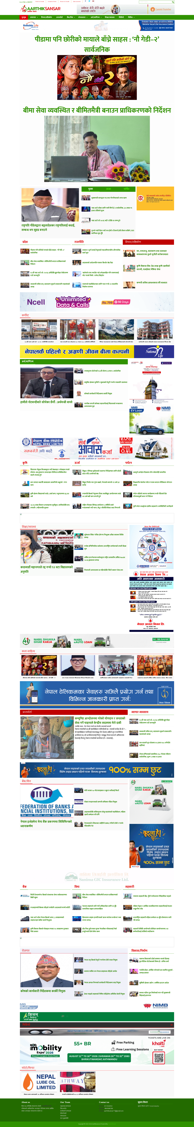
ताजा (108, 189)
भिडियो (121, 17)
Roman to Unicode (64, 2)
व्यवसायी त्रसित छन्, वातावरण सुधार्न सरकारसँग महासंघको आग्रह (50, 285)
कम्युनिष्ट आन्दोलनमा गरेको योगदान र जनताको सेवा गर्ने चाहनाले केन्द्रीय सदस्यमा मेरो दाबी (100, 720)
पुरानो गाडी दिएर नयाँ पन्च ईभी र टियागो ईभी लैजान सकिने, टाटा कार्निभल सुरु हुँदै (112, 232)
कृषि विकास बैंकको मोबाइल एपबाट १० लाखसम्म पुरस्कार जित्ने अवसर (49, 930)
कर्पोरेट (25, 315)
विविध (130, 17)
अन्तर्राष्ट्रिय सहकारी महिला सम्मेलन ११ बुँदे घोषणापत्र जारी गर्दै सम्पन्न (152, 919)
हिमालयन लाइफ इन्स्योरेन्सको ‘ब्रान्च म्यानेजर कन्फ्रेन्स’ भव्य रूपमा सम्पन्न (101, 919)
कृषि (25, 463)
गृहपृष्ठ (24, 17)
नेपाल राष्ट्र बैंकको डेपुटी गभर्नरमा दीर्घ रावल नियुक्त (101, 960)
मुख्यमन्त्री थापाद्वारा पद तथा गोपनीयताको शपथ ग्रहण (109, 197)
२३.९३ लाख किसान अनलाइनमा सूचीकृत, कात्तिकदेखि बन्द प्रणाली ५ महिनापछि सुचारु (50, 506)
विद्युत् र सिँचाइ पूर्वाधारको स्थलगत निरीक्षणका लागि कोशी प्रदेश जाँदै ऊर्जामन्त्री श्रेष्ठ (101, 472)
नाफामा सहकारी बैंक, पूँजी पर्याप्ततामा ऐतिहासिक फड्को (152, 896)
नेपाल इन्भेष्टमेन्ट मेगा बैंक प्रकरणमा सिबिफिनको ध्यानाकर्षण (46, 824)
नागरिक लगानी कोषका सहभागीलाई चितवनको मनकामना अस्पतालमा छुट (103, 405)
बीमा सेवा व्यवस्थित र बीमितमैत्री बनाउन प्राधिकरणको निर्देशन (97, 110)
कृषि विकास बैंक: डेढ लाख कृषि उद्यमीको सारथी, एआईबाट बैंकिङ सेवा (153, 267)
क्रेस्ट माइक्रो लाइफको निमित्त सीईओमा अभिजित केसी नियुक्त (104, 994)
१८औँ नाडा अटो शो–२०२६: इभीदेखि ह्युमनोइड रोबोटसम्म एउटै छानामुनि (49, 274)
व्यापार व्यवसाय (139, 712)
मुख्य (90, 189)
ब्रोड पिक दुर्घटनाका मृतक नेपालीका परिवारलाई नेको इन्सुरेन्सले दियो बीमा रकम (99, 930)
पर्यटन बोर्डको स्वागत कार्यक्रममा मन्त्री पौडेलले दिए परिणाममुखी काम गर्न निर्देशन (150, 495)
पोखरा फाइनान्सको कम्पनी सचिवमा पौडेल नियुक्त (100, 801)
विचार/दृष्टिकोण (46, 17)
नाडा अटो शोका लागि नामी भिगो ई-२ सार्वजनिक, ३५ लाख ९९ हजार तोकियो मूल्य (111, 209)
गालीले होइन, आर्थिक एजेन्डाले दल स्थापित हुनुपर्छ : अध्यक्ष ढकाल (156, 971)
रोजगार (26, 950)
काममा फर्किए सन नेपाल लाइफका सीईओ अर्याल (100, 971)
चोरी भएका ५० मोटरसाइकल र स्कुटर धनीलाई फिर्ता (101, 790)
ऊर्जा (77, 463)
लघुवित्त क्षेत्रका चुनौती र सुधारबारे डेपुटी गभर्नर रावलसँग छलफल (105, 382)
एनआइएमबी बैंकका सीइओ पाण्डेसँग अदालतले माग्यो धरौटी (50, 907)
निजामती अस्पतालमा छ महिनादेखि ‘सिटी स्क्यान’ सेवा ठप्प (103, 570)
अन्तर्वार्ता (59, 17)
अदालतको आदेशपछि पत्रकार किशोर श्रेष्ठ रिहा (97, 262)
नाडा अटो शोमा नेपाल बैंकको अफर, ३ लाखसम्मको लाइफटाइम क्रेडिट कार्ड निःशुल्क (47, 919)
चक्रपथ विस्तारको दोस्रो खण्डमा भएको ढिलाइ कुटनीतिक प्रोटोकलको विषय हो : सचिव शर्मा (154, 960)
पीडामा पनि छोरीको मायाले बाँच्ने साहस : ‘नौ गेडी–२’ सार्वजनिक (97, 45)
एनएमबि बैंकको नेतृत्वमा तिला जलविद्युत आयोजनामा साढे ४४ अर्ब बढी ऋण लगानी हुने (101, 495)
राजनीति (79, 242)
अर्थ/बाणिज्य (95, 17)
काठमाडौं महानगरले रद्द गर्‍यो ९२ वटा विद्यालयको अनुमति (47, 569)
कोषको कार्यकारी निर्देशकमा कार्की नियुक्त (98, 393)
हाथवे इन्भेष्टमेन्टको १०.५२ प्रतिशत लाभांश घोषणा (77, 1094)
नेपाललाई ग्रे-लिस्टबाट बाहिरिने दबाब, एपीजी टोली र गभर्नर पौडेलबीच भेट (103, 825)
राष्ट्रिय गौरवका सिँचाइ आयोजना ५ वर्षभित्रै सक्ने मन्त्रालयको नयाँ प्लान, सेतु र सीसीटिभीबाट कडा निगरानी (101, 506)
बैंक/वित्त (70, 17)
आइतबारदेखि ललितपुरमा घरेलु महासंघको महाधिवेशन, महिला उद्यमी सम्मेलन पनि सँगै (104, 813)
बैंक (25, 886)
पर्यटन (128, 463)
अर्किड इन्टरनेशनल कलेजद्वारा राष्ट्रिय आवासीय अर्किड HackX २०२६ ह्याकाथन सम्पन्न (104, 559)
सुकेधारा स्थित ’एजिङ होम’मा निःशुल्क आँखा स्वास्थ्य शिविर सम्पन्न (104, 536)
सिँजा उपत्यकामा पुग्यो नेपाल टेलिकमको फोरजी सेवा (116, 342)
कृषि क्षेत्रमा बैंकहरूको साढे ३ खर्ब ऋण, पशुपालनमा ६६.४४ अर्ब (49, 495)
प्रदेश (25, 242)
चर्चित (126, 189)
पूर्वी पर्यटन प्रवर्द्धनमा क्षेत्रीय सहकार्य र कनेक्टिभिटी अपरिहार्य (153, 506)
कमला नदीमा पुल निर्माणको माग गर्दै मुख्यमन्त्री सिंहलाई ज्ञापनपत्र (154, 994)
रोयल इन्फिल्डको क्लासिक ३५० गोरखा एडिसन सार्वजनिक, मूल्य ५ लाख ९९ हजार (155, 755)
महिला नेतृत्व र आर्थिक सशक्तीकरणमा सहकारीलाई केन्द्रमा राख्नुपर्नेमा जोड (152, 907)
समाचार (33, 17)
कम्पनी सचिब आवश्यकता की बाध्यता (152, 283)
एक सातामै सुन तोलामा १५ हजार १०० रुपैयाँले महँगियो (77, 342)
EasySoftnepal (112, 1124)
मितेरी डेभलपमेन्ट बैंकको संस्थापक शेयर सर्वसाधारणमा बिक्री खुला (48, 896)
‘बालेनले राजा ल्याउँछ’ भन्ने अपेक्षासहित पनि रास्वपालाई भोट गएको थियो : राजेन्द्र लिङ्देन (100, 274)
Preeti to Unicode (39, 2)
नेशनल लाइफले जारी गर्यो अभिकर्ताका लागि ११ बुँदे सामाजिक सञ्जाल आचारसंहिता (99, 907)
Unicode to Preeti (52, 2)
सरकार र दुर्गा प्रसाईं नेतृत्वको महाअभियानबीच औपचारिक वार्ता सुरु (101, 251)
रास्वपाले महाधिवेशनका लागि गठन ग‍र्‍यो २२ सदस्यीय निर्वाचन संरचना (100, 285)
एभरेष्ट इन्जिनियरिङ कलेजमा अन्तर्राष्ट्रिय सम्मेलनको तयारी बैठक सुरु (105, 547)
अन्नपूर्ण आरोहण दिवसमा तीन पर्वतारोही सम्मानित (149, 472)
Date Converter (77, 2)
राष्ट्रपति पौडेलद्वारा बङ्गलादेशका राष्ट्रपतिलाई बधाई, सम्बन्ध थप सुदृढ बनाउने (48, 227)
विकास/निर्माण (139, 950)
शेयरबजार (81, 17)
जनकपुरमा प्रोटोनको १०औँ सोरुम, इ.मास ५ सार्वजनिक (102, 371)
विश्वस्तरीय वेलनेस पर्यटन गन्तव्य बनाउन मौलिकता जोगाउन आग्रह (152, 484)
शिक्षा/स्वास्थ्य (109, 17)
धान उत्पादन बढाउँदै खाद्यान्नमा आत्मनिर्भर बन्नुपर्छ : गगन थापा (48, 484)
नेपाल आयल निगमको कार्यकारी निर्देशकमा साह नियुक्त (102, 982)
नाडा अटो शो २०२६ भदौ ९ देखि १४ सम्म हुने (105, 220)
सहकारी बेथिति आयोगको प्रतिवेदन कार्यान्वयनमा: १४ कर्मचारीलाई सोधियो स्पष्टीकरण (150, 930)
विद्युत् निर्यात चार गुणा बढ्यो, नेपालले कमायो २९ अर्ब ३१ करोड (101, 484)
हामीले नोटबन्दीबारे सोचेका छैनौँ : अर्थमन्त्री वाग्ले (46, 402)
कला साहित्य (28, 651)
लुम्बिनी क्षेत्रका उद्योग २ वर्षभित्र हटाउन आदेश (154, 982)
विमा (76, 886)
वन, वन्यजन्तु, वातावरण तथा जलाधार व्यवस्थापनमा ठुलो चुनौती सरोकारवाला (153, 252)
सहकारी (129, 886)
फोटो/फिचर (28, 1067)
